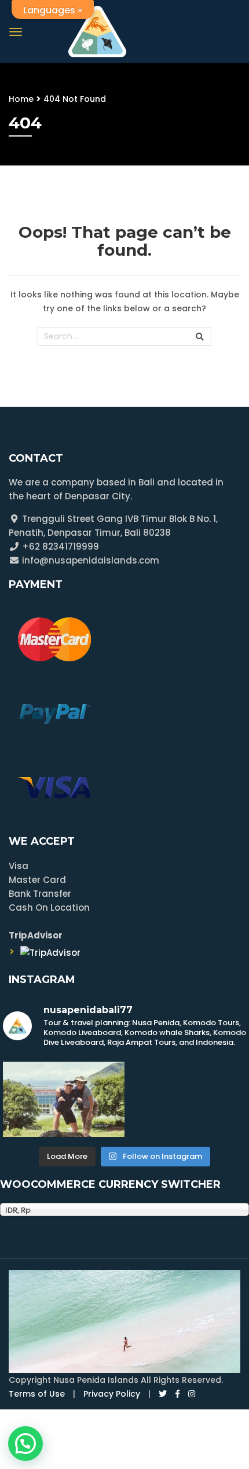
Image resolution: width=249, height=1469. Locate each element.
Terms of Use (37, 1394)
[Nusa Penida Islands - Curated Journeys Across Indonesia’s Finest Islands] (97, 30)
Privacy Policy (111, 1394)
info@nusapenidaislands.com (89, 560)
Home (21, 99)
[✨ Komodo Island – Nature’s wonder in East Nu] (63, 1099)
